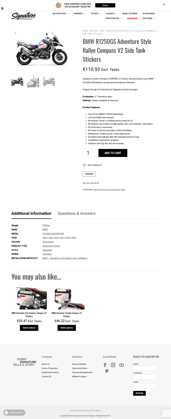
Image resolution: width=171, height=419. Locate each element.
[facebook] (105, 365)
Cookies (73, 411)
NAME (135, 364)
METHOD (94, 31)
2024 (45, 237)
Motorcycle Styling (51, 246)
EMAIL (136, 382)
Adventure (47, 250)
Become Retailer (79, 364)
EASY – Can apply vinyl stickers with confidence (65, 258)
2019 (73, 237)
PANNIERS (78, 14)
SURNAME (137, 373)
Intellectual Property (50, 372)
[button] (15, 33)
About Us (46, 364)
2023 (50, 237)
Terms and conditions (92, 411)
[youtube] (121, 365)
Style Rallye (48, 242)
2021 (62, 237)
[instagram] (113, 365)
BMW (95, 190)
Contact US (46, 376)
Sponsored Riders (79, 368)
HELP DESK (147, 18)
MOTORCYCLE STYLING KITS (109, 190)
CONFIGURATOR (112, 18)
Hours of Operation (50, 368)
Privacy (80, 411)
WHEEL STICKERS (129, 14)
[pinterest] (107, 371)
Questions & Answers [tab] (77, 213)
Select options (29, 328)
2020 (68, 237)
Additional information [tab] (31, 213)
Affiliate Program (79, 376)
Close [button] (105, 5)
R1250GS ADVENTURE (53, 233)
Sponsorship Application (82, 372)
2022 (56, 237)
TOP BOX (94, 14)
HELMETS (110, 14)
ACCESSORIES (149, 14)
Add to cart (112, 153)
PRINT (102, 31)
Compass (47, 254)
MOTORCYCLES (59, 14)
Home (85, 31)
